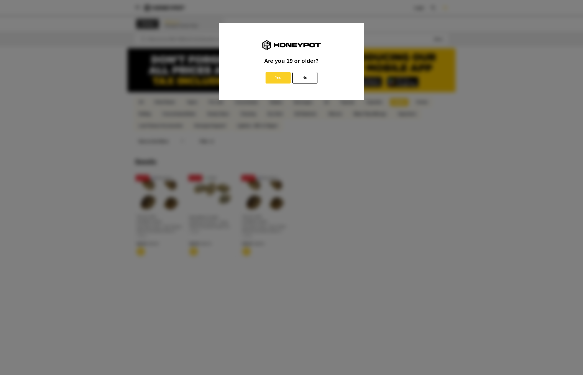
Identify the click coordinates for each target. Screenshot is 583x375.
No (304, 78)
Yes (278, 78)
